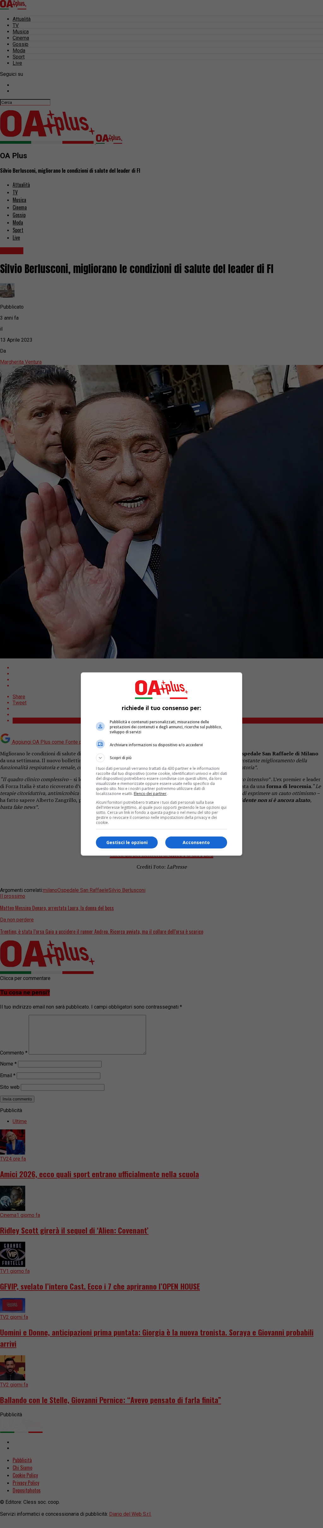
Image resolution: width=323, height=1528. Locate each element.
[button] (161, 757)
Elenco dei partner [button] (150, 793)
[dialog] (161, 764)
